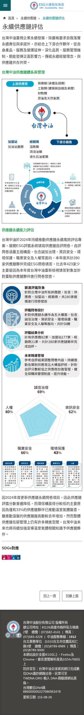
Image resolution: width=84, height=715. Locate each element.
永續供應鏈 (28, 18)
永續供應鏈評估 (54, 18)
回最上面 (72, 596)
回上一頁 (49, 596)
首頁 (11, 18)
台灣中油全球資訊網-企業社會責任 (47, 5)
